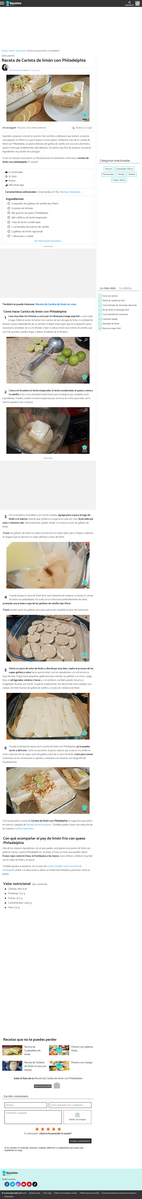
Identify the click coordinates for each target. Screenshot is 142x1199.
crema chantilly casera (58, 866)
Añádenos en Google (83, 128)
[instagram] (18, 1184)
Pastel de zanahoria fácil (113, 300)
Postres (11, 50)
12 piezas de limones (22, 208)
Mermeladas (108, 174)
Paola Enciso (17, 70)
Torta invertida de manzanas (115, 314)
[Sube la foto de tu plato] (57, 1086)
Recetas (4, 50)
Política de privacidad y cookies (65, 1193)
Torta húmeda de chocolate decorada (119, 305)
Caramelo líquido (110, 319)
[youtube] (23, 1184)
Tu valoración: (31, 1133)
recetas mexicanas (24, 829)
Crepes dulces (119, 180)
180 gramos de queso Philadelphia (29, 213)
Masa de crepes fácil (111, 328)
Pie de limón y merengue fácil (115, 310)
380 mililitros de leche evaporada (29, 217)
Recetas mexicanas (70, 192)
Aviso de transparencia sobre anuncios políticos (119, 1193)
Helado (121, 174)
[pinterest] (29, 1184)
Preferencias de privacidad (89, 1193)
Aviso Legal (47, 1193)
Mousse (108, 169)
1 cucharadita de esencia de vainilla (30, 227)
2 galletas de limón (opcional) (27, 231)
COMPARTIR (129, 5)
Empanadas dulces (124, 169)
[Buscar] (138, 3)
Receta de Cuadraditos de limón (32, 1050)
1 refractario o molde (22, 236)
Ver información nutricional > (48, 241)
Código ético (8, 1197)
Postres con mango (81, 1063)
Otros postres (21, 50)
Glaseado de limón (110, 324)
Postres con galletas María (82, 1049)
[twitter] (12, 1184)
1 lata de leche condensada (25, 222)
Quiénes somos (34, 1193)
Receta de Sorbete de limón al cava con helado (35, 1066)
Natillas (131, 174)
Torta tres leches (110, 296)
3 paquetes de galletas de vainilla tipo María (34, 203)
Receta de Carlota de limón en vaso (56, 304)
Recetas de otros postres (39, 825)
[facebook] (6, 1184)
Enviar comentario (80, 1141)
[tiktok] (34, 1184)
